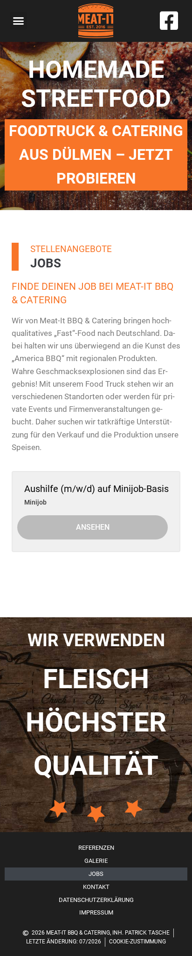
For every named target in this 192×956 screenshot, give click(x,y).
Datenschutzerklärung (96, 899)
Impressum (96, 912)
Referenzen (96, 847)
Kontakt (96, 886)
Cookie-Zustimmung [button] (137, 941)
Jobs (96, 873)
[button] (18, 21)
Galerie (96, 860)
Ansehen (93, 527)
